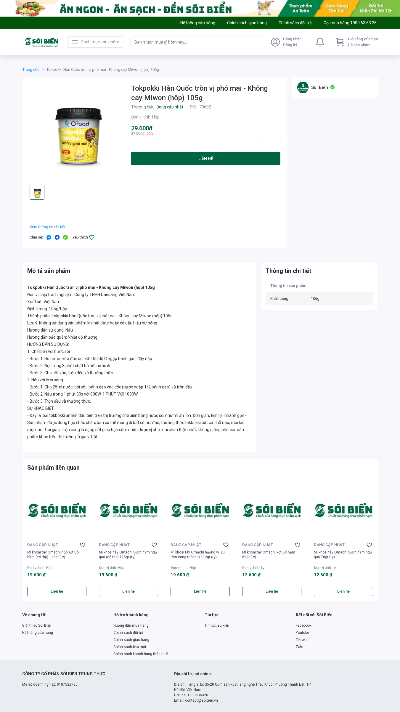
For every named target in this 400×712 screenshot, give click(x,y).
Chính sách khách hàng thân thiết (140, 654)
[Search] (256, 42)
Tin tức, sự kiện (217, 625)
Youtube (302, 633)
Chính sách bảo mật (129, 647)
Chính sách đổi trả (128, 633)
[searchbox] (191, 42)
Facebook (303, 625)
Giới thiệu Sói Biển (36, 625)
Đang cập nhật (42, 545)
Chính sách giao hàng (131, 640)
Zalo (299, 647)
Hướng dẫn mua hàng (131, 625)
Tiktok (301, 640)
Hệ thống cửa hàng (37, 633)
